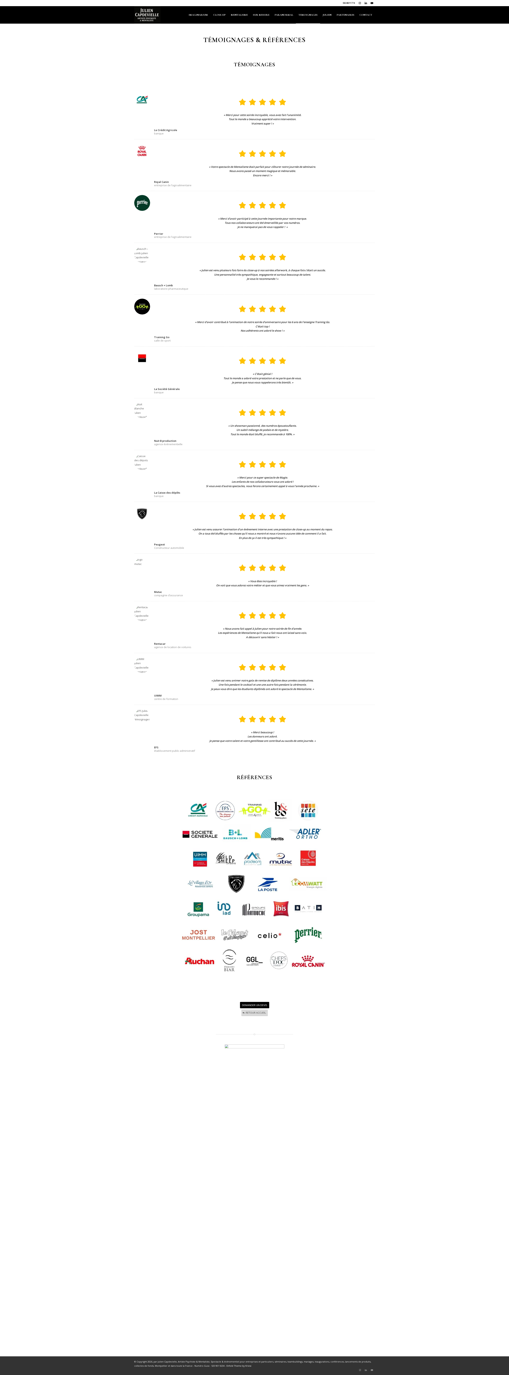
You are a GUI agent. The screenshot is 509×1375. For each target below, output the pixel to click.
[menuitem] (198, 15)
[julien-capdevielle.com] (147, 15)
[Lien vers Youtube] (372, 3)
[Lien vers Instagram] (360, 3)
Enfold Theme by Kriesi (238, 1365)
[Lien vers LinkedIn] (366, 3)
